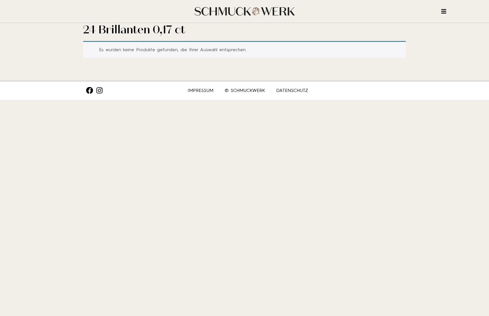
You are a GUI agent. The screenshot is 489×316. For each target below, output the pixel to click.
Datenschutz (292, 90)
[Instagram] (99, 90)
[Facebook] (89, 90)
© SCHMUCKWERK (245, 90)
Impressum (200, 90)
